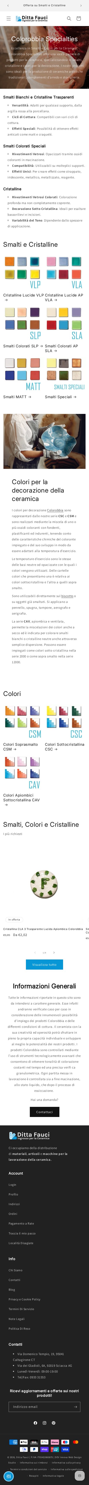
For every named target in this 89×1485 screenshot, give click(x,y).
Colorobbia (55, 510)
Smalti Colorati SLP (20, 346)
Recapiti (34, 1475)
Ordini (13, 1214)
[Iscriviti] (75, 1407)
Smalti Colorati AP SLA (61, 348)
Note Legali (17, 1319)
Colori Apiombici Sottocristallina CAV (21, 797)
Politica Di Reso (19, 1329)
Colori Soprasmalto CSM (20, 746)
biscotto (67, 596)
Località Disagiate (21, 1243)
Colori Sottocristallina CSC (64, 746)
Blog (12, 1290)
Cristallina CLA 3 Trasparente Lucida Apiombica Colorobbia (43, 929)
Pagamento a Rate (21, 1223)
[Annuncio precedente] (8, 5)
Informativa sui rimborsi (34, 1462)
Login (12, 1185)
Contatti (14, 1280)
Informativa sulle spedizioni (67, 1469)
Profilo (13, 1194)
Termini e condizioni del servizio (28, 1469)
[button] (8, 18)
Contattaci (44, 1112)
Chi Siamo (15, 1270)
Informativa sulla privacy (66, 1462)
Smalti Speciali (58, 397)
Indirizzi (14, 1204)
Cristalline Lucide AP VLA (64, 297)
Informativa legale (53, 1475)
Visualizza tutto (44, 964)
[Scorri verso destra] (54, 952)
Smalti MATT (15, 397)
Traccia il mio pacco (22, 1233)
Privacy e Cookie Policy (24, 1299)
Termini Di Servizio (21, 1309)
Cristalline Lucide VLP (23, 295)
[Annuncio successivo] (81, 5)
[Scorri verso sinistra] (35, 952)
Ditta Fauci (22, 1457)
